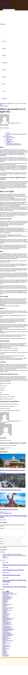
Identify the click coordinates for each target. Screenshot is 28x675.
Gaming (4, 609)
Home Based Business (7, 628)
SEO (4, 606)
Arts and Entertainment (7, 607)
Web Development (6, 610)
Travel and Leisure (6, 103)
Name (1, 538)
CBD (4, 647)
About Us (5, 3)
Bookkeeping (5, 655)
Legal (4, 625)
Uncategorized (6, 596)
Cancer (4, 651)
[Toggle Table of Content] (1, 130)
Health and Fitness (6, 592)
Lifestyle (4, 600)
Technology (5, 62)
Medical (4, 620)
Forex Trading (5, 654)
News (4, 84)
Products (4, 612)
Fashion (4, 602)
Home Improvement (7, 597)
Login (4, 91)
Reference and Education (8, 634)
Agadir (8, 138)
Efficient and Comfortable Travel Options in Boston (12, 470)
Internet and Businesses (7, 618)
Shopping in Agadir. (10, 141)
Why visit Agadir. (10, 139)
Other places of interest (11, 137)
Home (4, 2)
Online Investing (6, 646)
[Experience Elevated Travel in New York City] (12, 487)
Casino (4, 653)
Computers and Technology (8, 593)
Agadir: (8, 132)
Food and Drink (6, 621)
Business (4, 55)
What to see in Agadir (8, 136)
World (4, 652)
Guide (4, 603)
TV (3, 644)
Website (1, 543)
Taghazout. (9, 140)
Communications (6, 627)
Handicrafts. (9, 142)
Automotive (5, 613)
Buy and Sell (5, 614)
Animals (4, 637)
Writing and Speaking (7, 630)
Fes (0, 392)
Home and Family (6, 619)
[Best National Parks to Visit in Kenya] (12, 506)
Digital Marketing (6, 598)
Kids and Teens (6, 632)
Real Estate (5, 617)
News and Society (6, 624)
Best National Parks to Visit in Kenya (9, 509)
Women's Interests (6, 635)
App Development (6, 626)
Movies (4, 649)
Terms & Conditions (7, 5)
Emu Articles (12, 123)
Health (4, 76)
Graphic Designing (6, 633)
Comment (2, 528)
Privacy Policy (6, 6)
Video (4, 641)
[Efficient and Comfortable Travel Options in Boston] (12, 467)
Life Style (5, 631)
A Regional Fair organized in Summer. (13, 143)
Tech (4, 611)
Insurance (5, 639)
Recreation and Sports (7, 640)
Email (1, 541)
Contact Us (5, 7)
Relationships (5, 645)
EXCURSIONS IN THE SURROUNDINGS (14, 144)
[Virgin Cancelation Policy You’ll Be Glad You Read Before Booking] (6, 513)
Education (5, 599)
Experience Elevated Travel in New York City (10, 490)
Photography (5, 648)
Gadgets (4, 616)
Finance (4, 69)
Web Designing (6, 623)
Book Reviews (6, 642)
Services (4, 595)
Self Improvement (6, 638)
